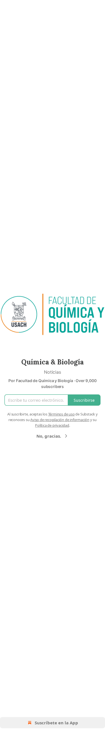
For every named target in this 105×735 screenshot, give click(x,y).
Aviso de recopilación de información (59, 419)
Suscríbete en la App (56, 722)
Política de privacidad (52, 425)
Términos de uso (61, 414)
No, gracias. (48, 436)
